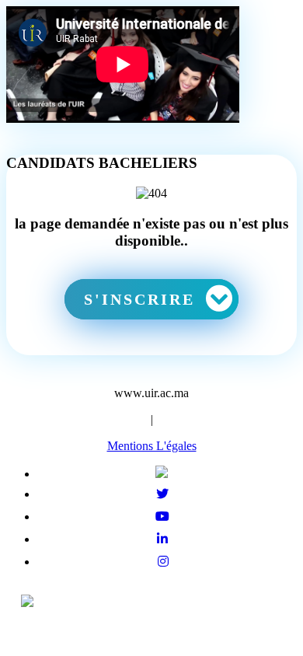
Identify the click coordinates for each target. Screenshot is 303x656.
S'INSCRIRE (142, 299)
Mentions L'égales (152, 445)
